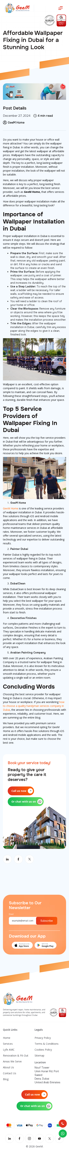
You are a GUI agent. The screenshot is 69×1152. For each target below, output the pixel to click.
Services (8, 1043)
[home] (16, 8)
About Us (8, 1067)
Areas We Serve (12, 1061)
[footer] (17, 999)
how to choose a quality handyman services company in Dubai (33, 705)
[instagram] (29, 1138)
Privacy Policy (43, 1038)
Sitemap (39, 1055)
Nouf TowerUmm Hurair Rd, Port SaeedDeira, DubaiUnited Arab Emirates (47, 1075)
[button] (60, 8)
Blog (5, 1079)
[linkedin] (9, 1138)
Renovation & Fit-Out (15, 1055)
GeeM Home (10, 508)
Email (11, 914)
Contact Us (9, 1073)
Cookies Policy (43, 1049)
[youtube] (39, 1138)
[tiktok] (59, 1138)
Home (6, 1038)
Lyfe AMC (9, 1049)
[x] (49, 1138)
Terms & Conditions (47, 1043)
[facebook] (19, 1138)
